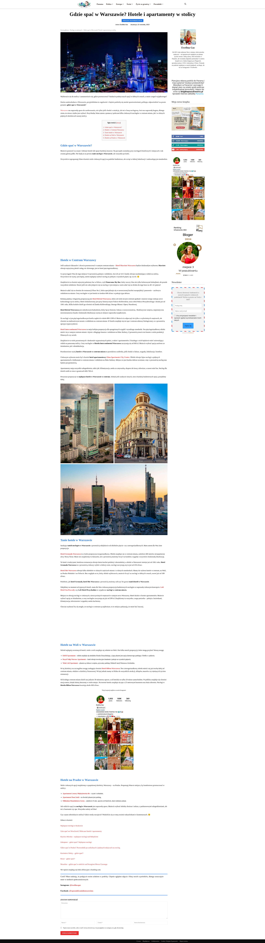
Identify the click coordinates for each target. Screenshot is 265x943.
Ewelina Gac (124, 24)
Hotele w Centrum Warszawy (113, 130)
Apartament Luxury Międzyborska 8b (76, 793)
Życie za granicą (142, 4)
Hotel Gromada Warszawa (70, 554)
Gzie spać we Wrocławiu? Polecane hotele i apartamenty (81, 831)
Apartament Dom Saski (71, 797)
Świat (129, 4)
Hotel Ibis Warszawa (68, 571)
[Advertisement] (113, 240)
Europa (119, 4)
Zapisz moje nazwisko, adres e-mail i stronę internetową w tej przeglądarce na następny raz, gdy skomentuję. (93, 928)
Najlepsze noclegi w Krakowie (71, 826)
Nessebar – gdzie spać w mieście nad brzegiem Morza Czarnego (83, 864)
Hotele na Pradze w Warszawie (114, 138)
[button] (185, 4)
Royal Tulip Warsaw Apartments (74, 659)
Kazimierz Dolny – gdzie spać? (71, 853)
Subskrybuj (199, 149)
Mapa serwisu (184, 941)
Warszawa (64, 110)
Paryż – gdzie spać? (67, 859)
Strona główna (64, 30)
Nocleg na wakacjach (132, 20)
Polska (108, 4)
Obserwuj (200, 141)
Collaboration (155, 941)
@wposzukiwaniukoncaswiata (81, 891)
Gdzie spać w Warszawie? (112, 127)
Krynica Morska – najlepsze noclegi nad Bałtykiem (79, 837)
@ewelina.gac (75, 885)
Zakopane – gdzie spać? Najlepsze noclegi (76, 842)
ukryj (118, 123)
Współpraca (146, 941)
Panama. (200, 93)
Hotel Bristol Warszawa (102, 299)
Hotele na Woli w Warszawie (113, 135)
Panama (100, 4)
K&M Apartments (69, 656)
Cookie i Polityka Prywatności (169, 941)
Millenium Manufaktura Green (73, 801)
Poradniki (158, 4)
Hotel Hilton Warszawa (111, 668)
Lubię (201, 136)
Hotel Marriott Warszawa (126, 265)
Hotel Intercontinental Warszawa (73, 329)
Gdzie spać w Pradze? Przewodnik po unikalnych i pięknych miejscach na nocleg (90, 848)
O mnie (139, 941)
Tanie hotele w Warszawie (112, 132)
